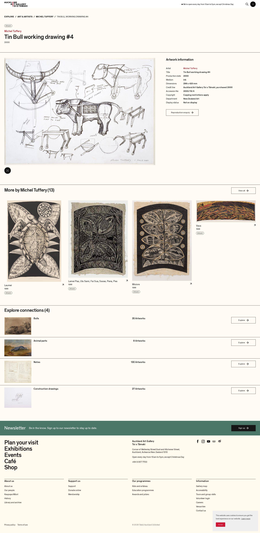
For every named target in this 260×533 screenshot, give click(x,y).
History (7, 498)
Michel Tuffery (12, 31)
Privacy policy (9, 525)
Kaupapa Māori (11, 494)
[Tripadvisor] (214, 441)
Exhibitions (18, 449)
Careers (199, 502)
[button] (34, 247)
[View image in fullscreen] (7, 170)
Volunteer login (203, 498)
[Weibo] (219, 441)
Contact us (201, 510)
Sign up (241, 428)
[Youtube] (208, 441)
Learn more (245, 518)
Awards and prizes (140, 494)
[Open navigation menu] (253, 4)
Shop (10, 467)
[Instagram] (203, 441)
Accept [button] (220, 525)
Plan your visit (21, 442)
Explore (241, 320)
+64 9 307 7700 (139, 461)
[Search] (247, 4)
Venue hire (200, 506)
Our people (9, 490)
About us (8, 486)
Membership (74, 494)
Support (72, 486)
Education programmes (143, 490)
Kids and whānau (140, 486)
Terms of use (22, 525)
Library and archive (12, 502)
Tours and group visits (206, 494)
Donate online (74, 490)
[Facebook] (197, 441)
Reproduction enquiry (180, 112)
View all (241, 190)
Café (10, 461)
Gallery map (201, 486)
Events (12, 455)
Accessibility (201, 490)
